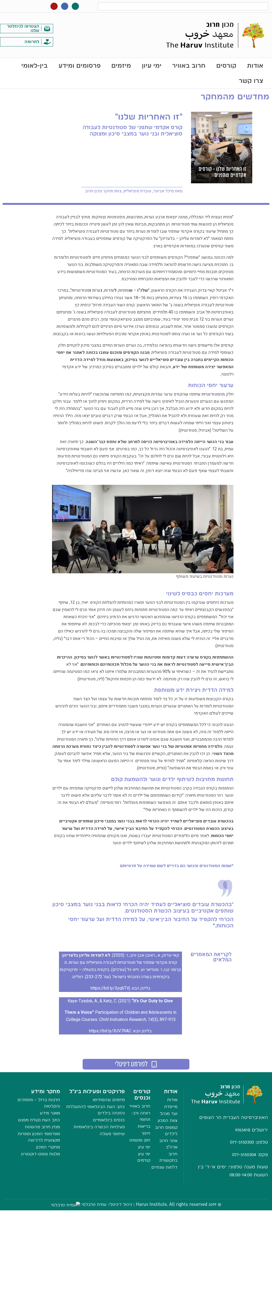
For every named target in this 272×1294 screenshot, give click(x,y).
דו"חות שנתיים (164, 1167)
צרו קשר (251, 80)
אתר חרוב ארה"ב (168, 1143)
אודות (255, 65)
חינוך (146, 1133)
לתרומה (31, 41)
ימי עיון (152, 65)
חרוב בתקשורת (168, 1157)
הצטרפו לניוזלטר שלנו (23, 28)
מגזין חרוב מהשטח (42, 1126)
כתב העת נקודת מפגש (39, 1119)
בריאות (144, 1126)
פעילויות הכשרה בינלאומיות (99, 1126)
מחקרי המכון (48, 1146)
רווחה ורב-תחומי (140, 1116)
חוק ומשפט (139, 1140)
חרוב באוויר (188, 65)
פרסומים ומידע (79, 65)
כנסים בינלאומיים (109, 1119)
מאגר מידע (50, 1112)
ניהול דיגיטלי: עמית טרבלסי (107, 1204)
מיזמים (121, 65)
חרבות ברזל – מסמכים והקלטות (39, 1103)
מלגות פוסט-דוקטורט (40, 1153)
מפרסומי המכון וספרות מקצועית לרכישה (39, 1137)
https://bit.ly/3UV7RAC (110, 1030)
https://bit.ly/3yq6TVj (110, 988)
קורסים (226, 65)
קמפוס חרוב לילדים (166, 1130)
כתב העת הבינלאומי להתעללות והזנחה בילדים (95, 1109)
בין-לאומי (34, 65)
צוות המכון (167, 1120)
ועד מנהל (168, 1113)
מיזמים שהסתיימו (109, 1099)
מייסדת (170, 1106)
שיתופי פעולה (112, 1133)
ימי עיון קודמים (143, 1157)
